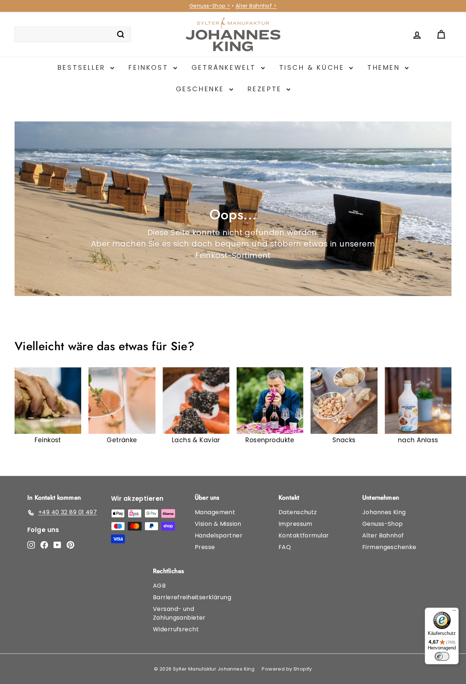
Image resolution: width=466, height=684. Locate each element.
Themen (385, 67)
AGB (159, 585)
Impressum (295, 524)
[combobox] (73, 35)
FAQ (285, 547)
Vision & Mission (218, 524)
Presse (205, 547)
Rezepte (266, 88)
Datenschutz (298, 512)
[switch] (442, 656)
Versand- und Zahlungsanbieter (179, 613)
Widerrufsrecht (176, 629)
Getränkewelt (225, 67)
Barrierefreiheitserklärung (192, 597)
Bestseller (83, 67)
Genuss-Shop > (209, 5)
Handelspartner (218, 535)
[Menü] (454, 612)
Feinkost (150, 67)
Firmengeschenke (389, 547)
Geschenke (202, 88)
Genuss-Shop (382, 524)
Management (215, 512)
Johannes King (384, 512)
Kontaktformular (304, 535)
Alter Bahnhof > (256, 5)
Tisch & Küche (313, 67)
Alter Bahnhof (383, 535)
